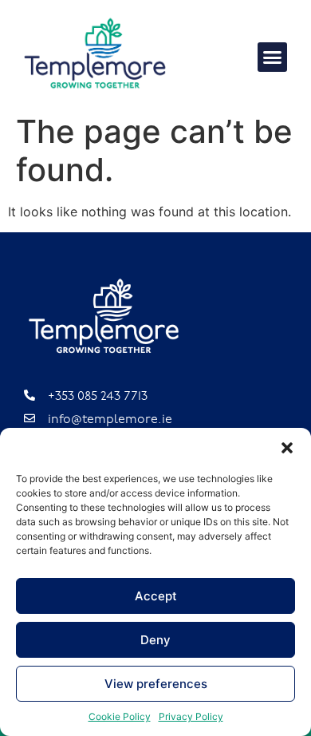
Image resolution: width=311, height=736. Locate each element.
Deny (155, 639)
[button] (287, 448)
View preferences (155, 683)
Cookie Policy (120, 716)
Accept (156, 595)
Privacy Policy (191, 716)
